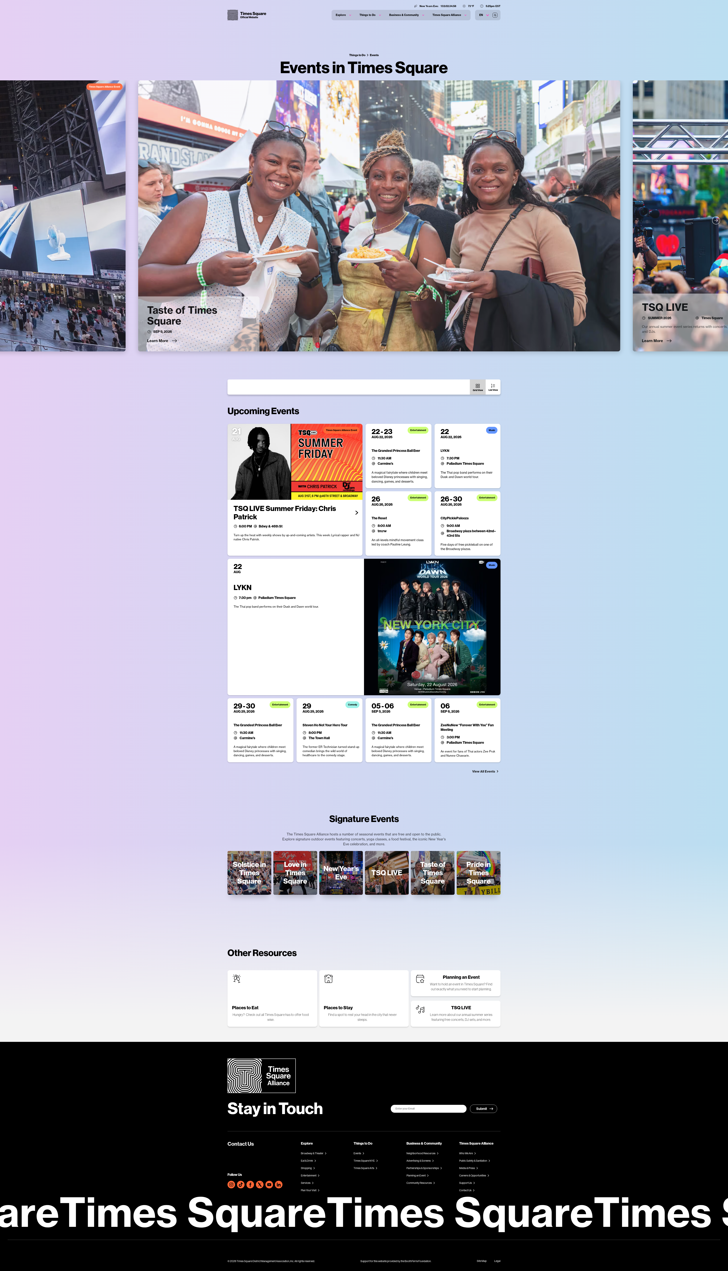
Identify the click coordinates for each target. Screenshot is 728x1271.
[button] (343, 15)
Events (374, 55)
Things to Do (357, 55)
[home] (247, 15)
